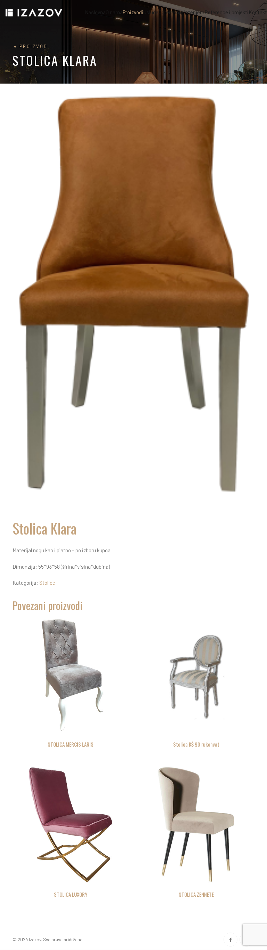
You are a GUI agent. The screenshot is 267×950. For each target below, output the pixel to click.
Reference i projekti (226, 12)
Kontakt (258, 12)
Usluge (151, 12)
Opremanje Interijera (181, 12)
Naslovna (95, 12)
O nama (114, 12)
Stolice (47, 582)
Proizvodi (133, 12)
